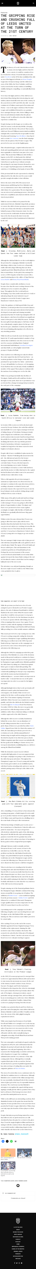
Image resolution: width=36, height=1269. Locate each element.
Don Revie (8, 77)
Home (18, 1244)
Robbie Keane (13, 895)
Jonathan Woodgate (26, 345)
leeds (16, 1180)
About (18, 1229)
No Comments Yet (10, 1193)
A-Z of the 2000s (18, 1227)
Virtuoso (18, 1258)
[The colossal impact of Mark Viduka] (8, 1153)
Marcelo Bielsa (20, 1068)
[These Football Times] (18, 3)
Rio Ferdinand (15, 704)
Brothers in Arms (18, 1236)
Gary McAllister (21, 136)
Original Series (18, 1251)
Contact (18, 1239)
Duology (18, 1241)
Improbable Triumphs (18, 1246)
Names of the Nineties (18, 1249)
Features (4, 12)
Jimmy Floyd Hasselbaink (21, 279)
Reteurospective (18, 1256)
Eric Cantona (14, 138)
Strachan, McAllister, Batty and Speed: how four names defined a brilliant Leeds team (18, 253)
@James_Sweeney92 (21, 1134)
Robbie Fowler (23, 898)
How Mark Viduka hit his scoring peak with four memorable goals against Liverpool (18, 804)
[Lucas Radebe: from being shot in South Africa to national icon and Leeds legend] (8, 1165)
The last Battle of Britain (24, 1157)
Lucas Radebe (5, 279)
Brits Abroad (18, 1234)
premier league (22, 1180)
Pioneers (18, 1253)
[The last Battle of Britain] (24, 1153)
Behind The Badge (18, 1232)
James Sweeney (13, 35)
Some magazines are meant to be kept (12, 601)
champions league (9, 1180)
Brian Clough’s (27, 79)
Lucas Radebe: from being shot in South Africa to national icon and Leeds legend (18, 418)
